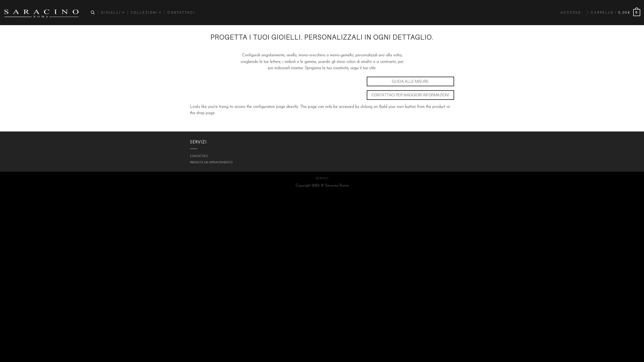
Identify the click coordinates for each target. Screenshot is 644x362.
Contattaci (181, 12)
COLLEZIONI (144, 12)
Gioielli (111, 12)
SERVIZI (322, 178)
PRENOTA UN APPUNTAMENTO (211, 162)
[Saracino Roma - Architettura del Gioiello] (41, 12)
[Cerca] (93, 12)
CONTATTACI (199, 156)
